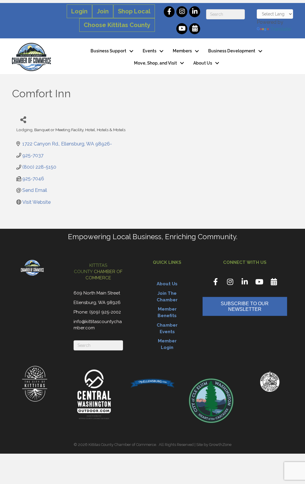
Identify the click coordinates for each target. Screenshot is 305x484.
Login (79, 11)
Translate (280, 29)
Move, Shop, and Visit (155, 63)
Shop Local (134, 11)
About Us (202, 63)
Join (103, 11)
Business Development (231, 50)
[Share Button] (23, 119)
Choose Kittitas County (117, 25)
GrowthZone (220, 444)
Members (182, 50)
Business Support (108, 50)
